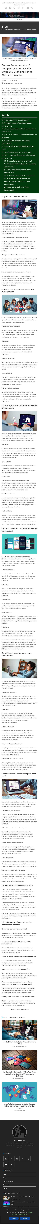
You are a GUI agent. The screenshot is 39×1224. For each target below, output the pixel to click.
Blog (4, 1178)
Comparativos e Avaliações (13, 83)
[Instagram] (17, 1158)
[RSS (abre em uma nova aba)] (31, 8)
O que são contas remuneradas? (15, 120)
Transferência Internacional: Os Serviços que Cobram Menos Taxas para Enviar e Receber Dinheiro (19, 1106)
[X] (5, 1158)
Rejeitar (25, 1218)
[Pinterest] (22, 1158)
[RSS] (11, 1164)
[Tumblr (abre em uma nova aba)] (23, 8)
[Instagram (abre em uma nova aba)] (18, 8)
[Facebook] (11, 1158)
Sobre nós (6, 1185)
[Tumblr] (28, 1158)
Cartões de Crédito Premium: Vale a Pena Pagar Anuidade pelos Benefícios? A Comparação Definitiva (19, 1074)
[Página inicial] (2, 29)
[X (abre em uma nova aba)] (6, 8)
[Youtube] (5, 1164)
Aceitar (14, 1218)
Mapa (5, 1188)
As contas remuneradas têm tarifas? (19, 175)
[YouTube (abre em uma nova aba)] (28, 8)
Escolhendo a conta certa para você (16, 152)
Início (4, 1174)
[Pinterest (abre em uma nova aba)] (14, 8)
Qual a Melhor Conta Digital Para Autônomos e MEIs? (19, 1043)
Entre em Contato (8, 1181)
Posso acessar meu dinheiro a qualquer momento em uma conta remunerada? (17, 181)
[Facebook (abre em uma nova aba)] (10, 8)
